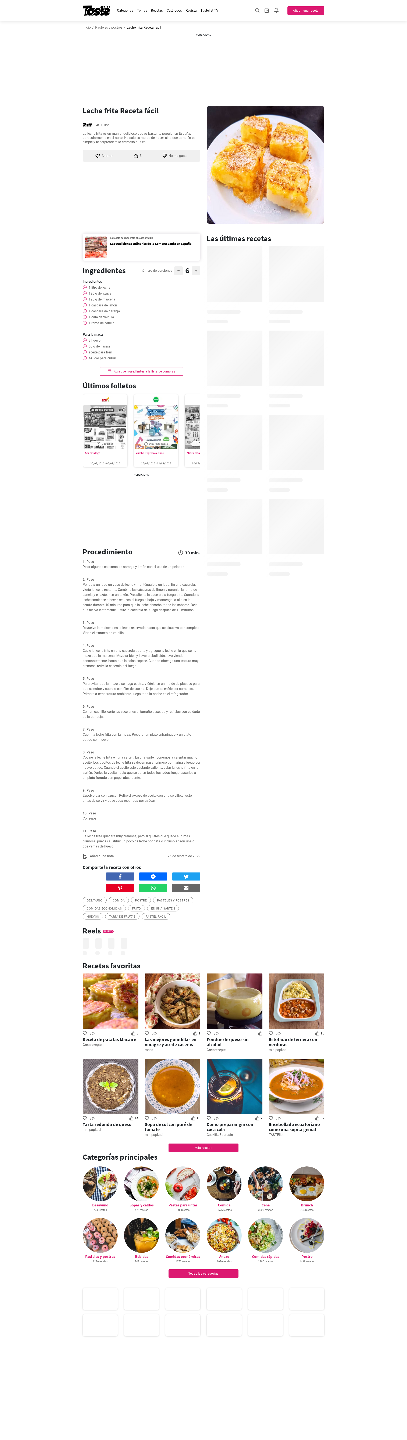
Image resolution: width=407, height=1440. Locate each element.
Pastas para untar (183, 1205)
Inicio (87, 27)
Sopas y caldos (142, 1205)
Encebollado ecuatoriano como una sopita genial (294, 1127)
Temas (142, 10)
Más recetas (203, 1147)
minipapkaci (278, 1050)
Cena (266, 1205)
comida (119, 900)
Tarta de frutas (122, 916)
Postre (306, 1256)
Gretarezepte (92, 1045)
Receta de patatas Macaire (109, 1039)
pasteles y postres (173, 900)
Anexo (224, 1256)
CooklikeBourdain (220, 1135)
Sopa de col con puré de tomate (168, 1127)
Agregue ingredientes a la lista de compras (144, 371)
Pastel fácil (156, 916)
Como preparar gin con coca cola (230, 1127)
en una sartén (163, 908)
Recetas (157, 10)
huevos (93, 916)
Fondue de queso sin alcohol (228, 1042)
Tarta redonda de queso (107, 1124)
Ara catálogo (92, 453)
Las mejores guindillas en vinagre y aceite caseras (171, 1042)
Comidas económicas (104, 908)
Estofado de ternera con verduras (293, 1042)
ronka (149, 1050)
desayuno (95, 900)
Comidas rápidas (265, 1256)
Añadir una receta (306, 10)
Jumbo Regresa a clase (150, 453)
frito (136, 908)
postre (141, 900)
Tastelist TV (209, 10)
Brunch (307, 1205)
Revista (191, 10)
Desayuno (100, 1205)
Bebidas (141, 1256)
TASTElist (101, 125)
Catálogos (174, 10)
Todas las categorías (203, 1273)
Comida (224, 1205)
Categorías (125, 10)
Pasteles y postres (108, 27)
